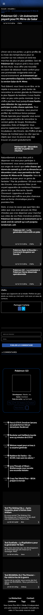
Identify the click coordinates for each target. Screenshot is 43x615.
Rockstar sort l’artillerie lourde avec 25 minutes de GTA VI (23, 436)
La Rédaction (15, 598)
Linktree (12, 601)
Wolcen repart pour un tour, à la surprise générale (22, 446)
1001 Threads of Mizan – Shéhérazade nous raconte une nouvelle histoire (21, 468)
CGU (33, 601)
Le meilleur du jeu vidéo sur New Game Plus (21, 4)
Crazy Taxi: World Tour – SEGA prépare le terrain (22, 479)
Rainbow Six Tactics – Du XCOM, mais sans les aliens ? (22, 457)
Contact (30, 598)
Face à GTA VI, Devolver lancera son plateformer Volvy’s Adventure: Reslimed (23, 424)
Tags (23, 601)
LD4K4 (4, 290)
